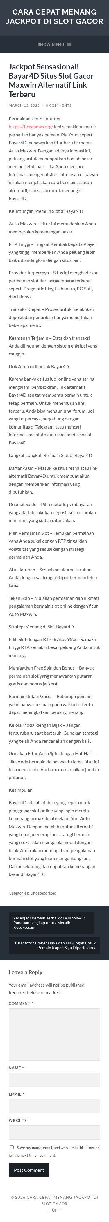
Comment (21, 1003)
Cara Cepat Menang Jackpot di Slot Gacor (54, 16)
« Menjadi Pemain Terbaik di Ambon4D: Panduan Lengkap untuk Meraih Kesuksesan (49, 923)
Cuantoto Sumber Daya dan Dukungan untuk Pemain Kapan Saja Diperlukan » (55, 945)
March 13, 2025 (24, 105)
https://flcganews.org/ (31, 126)
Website (18, 1120)
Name (16, 1068)
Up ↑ (57, 1210)
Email (16, 1094)
